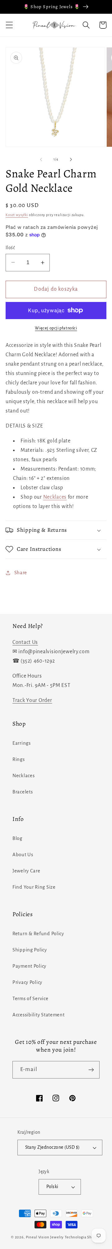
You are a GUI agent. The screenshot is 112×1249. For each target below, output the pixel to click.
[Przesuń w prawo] (71, 159)
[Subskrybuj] (91, 1070)
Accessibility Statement (38, 1014)
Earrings (21, 743)
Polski (52, 1186)
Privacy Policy (27, 982)
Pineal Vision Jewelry (45, 1237)
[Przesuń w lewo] (41, 159)
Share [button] (20, 572)
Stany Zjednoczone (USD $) (52, 1147)
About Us (22, 854)
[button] (9, 25)
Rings (18, 759)
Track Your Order (32, 700)
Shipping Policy (29, 949)
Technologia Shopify (83, 1237)
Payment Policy (29, 966)
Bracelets (22, 791)
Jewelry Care (26, 870)
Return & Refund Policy (38, 933)
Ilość (10, 247)
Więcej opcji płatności (56, 328)
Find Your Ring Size (34, 887)
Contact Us (25, 642)
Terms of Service (30, 998)
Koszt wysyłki (17, 215)
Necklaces (55, 497)
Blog (17, 838)
